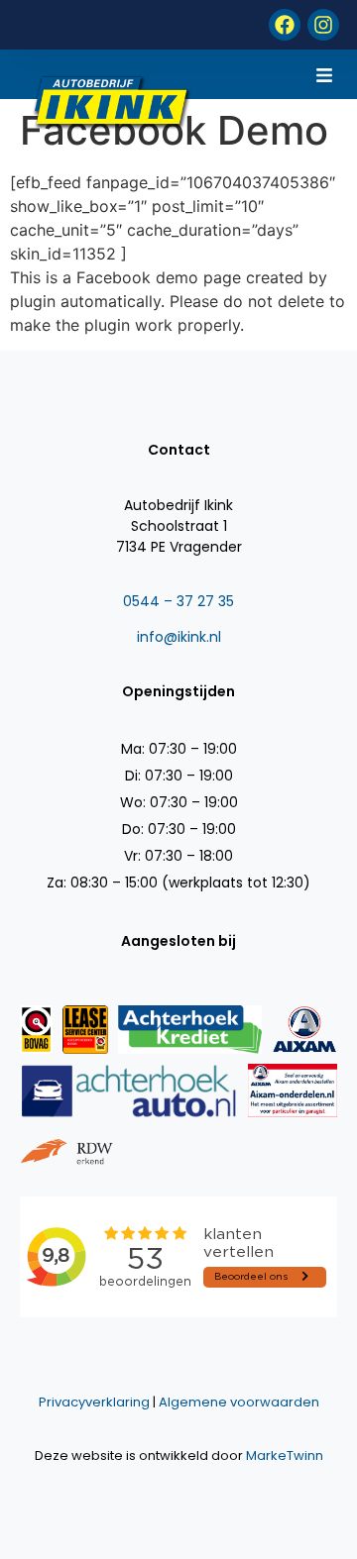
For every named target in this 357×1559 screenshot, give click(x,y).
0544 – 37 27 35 (178, 601)
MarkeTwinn (284, 1455)
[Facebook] (284, 25)
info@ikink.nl (179, 637)
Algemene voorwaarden (239, 1402)
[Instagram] (323, 25)
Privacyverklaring (94, 1402)
